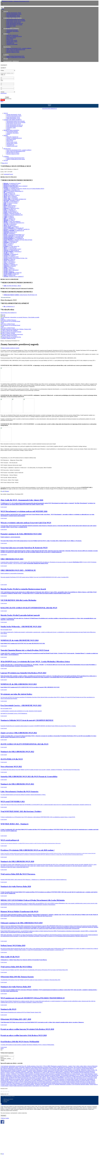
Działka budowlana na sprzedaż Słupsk (37, 1081)
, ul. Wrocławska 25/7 (13, 228)
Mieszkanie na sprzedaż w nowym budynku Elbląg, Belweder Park (51, 1070)
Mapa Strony (6, 1100)
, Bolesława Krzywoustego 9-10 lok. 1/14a (15, 258)
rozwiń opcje (4, 93)
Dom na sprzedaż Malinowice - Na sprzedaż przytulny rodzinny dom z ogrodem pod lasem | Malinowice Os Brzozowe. (44, 1076)
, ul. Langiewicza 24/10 (10, 256)
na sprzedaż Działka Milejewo (87, 1068)
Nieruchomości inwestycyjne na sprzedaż (15, 20)
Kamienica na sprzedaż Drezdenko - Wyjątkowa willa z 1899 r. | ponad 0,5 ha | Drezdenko (39, 1084)
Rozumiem (3, 1115)
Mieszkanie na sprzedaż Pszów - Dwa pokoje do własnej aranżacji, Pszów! (25, 1068)
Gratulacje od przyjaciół (11, 44)
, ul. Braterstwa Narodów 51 (12, 213)
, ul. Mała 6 (7, 204)
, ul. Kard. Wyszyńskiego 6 (11, 221)
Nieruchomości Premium (12, 29)
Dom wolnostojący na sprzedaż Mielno (21, 1083)
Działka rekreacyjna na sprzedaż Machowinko (40, 1083)
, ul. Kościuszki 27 (12, 251)
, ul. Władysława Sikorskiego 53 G (13, 222)
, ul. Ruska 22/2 (12, 272)
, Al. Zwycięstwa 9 (9, 262)
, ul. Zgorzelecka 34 (10, 184)
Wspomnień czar (10, 43)
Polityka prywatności (8, 1099)
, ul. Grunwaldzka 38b (13, 235)
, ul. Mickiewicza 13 (9, 192)
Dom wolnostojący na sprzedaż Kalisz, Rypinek (67, 1079)
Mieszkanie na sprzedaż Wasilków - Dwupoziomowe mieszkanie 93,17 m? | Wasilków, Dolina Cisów (68, 1075)
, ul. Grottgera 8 (8, 217)
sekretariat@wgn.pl (8, 174)
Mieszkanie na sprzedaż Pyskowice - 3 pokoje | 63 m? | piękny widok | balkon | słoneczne (71, 1066)
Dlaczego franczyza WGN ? (12, 50)
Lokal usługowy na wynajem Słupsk (40, 1085)
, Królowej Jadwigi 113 (10, 212)
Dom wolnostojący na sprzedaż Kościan (55, 1074)
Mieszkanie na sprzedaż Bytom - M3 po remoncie (70, 1067)
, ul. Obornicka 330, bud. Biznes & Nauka (17, 239)
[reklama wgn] (3, 314)
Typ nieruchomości (5, 63)
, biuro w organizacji (15, 186)
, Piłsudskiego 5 (9, 260)
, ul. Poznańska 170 (9, 209)
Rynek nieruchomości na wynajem (14, 24)
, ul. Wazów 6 (8, 243)
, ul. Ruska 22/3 (11, 273)
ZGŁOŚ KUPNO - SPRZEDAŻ (11, 61)
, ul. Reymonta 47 (10, 242)
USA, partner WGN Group (5, 297)
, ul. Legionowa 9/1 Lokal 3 (12, 183)
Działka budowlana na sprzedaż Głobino (61, 1083)
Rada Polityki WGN (11, 37)
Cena (2, 76)
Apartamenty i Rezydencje (12, 31)
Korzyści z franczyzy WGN (12, 52)
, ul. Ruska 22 (8, 268)
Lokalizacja (3, 71)
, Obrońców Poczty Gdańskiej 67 (13, 276)
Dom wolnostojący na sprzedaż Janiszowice (35, 1074)
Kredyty (8, 27)
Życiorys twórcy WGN (11, 40)
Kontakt (5, 1101)
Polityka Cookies (5, 1118)
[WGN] (15, 1)
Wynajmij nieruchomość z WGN (13, 14)
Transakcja (3, 66)
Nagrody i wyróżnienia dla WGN (14, 36)
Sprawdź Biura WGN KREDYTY (9, 312)
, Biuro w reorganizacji (10, 197)
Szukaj (7, 97)
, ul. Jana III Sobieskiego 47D (13, 214)
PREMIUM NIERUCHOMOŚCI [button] (11, 28)
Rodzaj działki (4, 90)
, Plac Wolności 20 (9, 225)
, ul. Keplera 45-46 (9, 275)
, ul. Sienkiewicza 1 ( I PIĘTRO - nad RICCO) (16, 229)
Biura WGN (5, 163)
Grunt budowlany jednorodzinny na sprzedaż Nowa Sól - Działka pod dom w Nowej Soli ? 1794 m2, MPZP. (26, 1066)
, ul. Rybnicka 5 (11, 226)
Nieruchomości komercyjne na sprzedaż (15, 19)
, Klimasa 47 (8, 271)
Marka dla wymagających (12, 35)
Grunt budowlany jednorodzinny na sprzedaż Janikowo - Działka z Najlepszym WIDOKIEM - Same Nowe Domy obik (48, 1077)
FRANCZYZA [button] (7, 47)
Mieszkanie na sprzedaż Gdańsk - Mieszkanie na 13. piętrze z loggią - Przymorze (36, 1072)
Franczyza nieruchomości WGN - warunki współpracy (18, 48)
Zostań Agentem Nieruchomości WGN (15, 56)
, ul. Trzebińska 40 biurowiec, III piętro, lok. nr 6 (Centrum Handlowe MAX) (23, 188)
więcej (2, 1048)
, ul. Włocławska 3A (9, 207)
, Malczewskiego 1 (9, 205)
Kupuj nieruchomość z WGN (13, 15)
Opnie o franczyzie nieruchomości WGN (15, 49)
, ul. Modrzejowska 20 (11, 250)
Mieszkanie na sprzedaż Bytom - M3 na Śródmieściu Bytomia (70, 1072)
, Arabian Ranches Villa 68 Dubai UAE (20, 294)
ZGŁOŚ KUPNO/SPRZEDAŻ (49, 108)
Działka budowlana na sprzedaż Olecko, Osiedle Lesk (45, 1067)
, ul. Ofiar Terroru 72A (11, 246)
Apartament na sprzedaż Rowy (53, 1081)
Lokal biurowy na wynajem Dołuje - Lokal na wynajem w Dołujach (40, 1079)
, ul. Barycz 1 (8, 267)
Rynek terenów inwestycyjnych (13, 22)
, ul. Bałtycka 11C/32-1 (11, 208)
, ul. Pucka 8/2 (9, 266)
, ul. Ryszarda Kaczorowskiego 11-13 (13, 234)
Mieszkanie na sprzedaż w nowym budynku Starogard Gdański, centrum (76, 1084)
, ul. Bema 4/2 (9, 259)
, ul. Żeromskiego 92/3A (10, 241)
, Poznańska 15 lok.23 (11, 200)
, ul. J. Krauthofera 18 (13, 238)
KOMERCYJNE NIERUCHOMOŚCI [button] (12, 18)
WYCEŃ (5, 58)
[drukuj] (7, 491)
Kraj (2, 69)
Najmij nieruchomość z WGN (13, 16)
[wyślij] (2, 491)
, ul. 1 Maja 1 (8, 252)
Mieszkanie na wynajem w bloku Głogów (15, 1075)
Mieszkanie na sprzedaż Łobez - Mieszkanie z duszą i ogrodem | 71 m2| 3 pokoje (61, 1068)
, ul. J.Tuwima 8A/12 (10, 247)
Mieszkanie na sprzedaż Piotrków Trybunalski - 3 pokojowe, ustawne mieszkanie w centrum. (26, 1071)
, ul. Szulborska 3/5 (10, 264)
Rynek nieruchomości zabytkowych (14, 23)
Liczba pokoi (4, 86)
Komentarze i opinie (11, 26)
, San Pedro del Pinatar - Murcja (12, 285)
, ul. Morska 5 (7, 245)
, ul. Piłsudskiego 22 (10, 210)
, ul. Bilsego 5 (8, 216)
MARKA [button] (5, 33)
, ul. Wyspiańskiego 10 (10, 187)
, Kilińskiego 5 (9, 233)
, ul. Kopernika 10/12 (11, 189)
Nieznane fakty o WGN (11, 41)
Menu (2, 101)
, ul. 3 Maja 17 (9, 220)
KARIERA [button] (6, 54)
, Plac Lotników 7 (9, 255)
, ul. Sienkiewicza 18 (13, 230)
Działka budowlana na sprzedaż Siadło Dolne (82, 1076)
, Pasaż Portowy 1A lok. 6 (11, 195)
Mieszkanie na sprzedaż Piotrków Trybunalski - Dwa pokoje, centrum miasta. (18, 1070)
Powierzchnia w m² (5, 81)
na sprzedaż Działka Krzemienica (67, 1081)
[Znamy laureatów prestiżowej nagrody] (10, 348)
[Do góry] (2, 1104)
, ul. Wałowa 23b (9, 193)
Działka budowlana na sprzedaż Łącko (79, 1083)
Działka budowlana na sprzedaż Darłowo (22, 1085)
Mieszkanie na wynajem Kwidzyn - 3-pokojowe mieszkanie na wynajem (53, 1080)
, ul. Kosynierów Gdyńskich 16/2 (14, 199)
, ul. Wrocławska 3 (10, 224)
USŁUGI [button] (5, 11)
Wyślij (2, 1060)
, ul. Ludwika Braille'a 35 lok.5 (12, 249)
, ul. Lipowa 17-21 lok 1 (10, 203)
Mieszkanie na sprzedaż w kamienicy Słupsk (17, 1081)
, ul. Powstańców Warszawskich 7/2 (13, 191)
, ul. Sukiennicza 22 (10, 254)
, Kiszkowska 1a (10, 231)
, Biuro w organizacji (10, 196)
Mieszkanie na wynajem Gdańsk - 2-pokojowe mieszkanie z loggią (63, 1071)
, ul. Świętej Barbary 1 (11, 201)
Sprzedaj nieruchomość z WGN (13, 12)
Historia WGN (9, 39)
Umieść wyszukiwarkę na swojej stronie (15, 57)
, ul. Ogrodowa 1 (9, 263)
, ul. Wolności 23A (9, 218)
